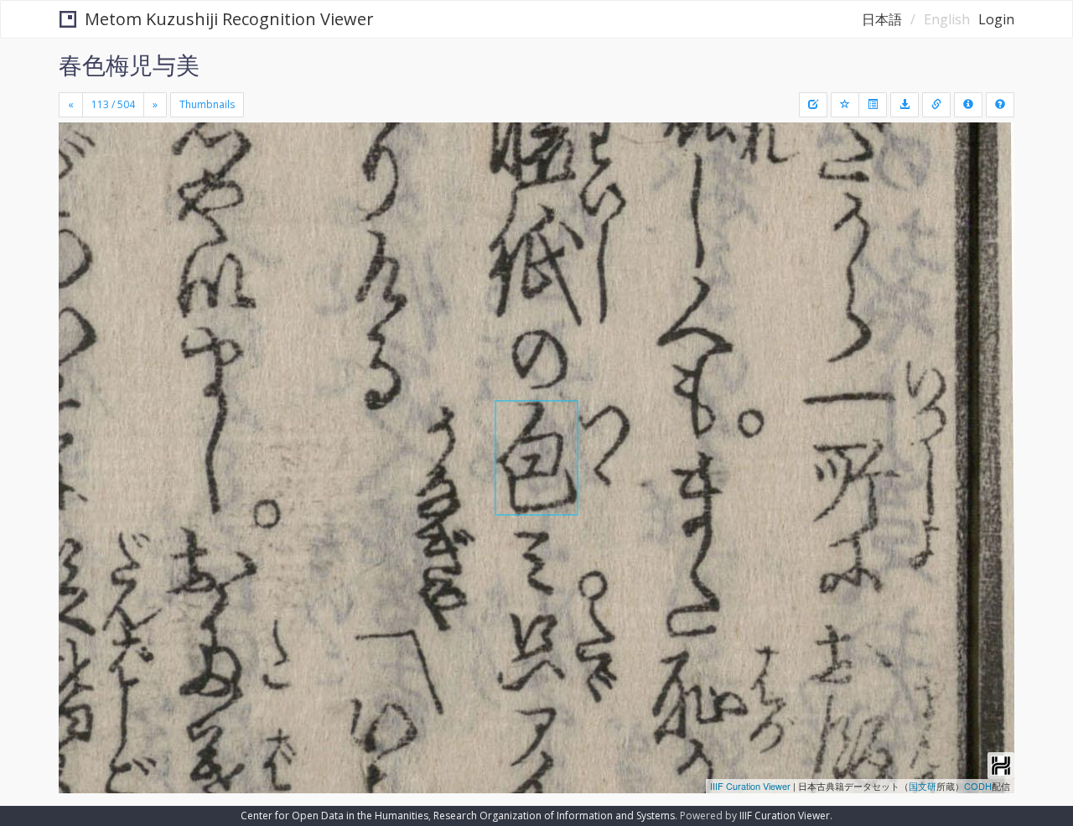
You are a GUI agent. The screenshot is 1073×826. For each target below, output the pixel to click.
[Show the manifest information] (968, 104)
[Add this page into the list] (845, 104)
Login (996, 19)
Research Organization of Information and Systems (554, 815)
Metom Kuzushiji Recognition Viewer (229, 19)
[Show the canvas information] (936, 104)
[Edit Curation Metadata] (813, 104)
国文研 (922, 785)
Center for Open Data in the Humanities (334, 815)
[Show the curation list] (872, 104)
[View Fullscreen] (78, 194)
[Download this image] (904, 104)
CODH (978, 785)
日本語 (882, 19)
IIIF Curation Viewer (750, 785)
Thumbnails (207, 104)
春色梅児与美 (129, 65)
